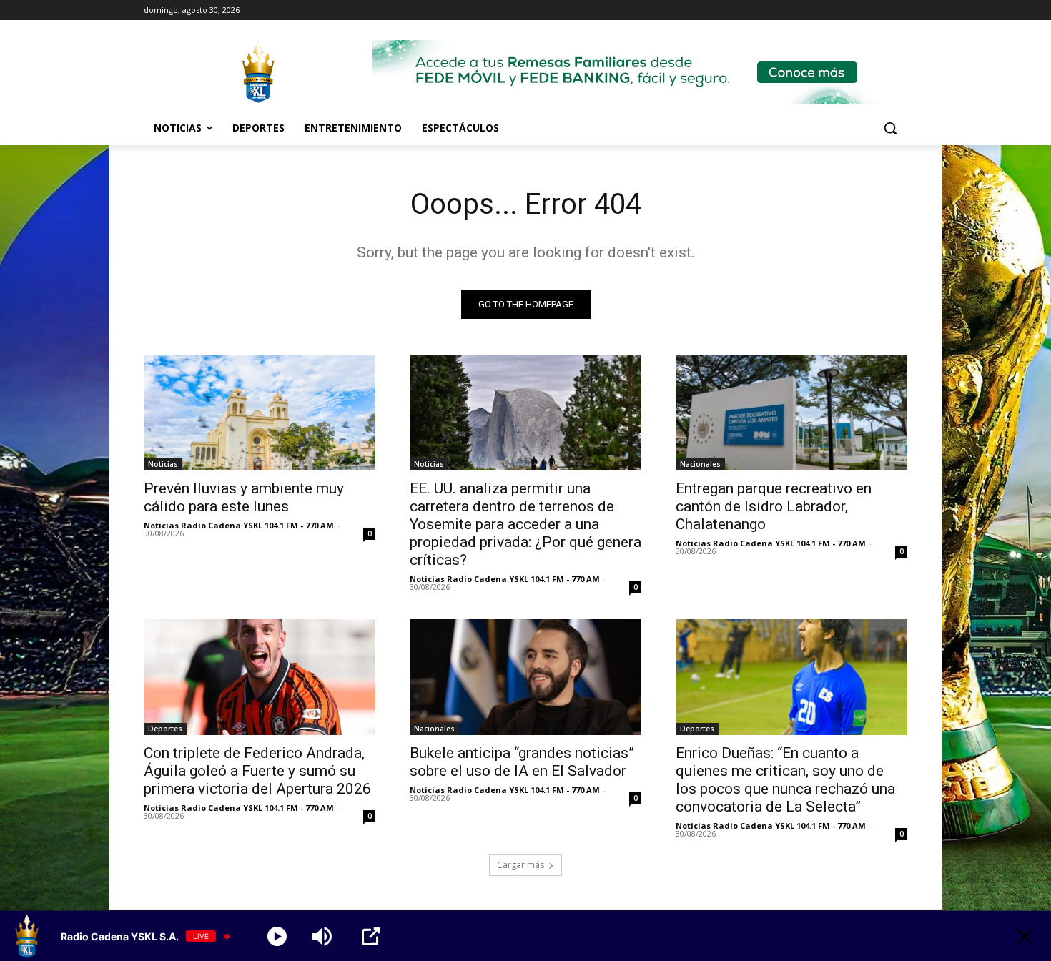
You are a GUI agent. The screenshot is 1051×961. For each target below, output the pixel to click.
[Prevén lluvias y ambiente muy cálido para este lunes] (259, 412)
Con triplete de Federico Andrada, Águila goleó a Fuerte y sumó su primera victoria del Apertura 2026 (257, 770)
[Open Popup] (371, 936)
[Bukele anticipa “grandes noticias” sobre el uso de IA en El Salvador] (525, 677)
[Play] (277, 936)
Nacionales (700, 464)
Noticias (163, 464)
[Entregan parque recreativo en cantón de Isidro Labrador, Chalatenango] (791, 412)
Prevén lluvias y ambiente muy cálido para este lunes (244, 497)
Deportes (165, 729)
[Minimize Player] (1025, 936)
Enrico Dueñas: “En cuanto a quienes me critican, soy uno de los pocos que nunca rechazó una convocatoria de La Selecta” (785, 779)
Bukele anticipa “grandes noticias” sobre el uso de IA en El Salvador (522, 761)
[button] (890, 128)
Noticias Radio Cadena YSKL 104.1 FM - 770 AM (239, 525)
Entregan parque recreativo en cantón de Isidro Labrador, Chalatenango (774, 506)
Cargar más (520, 865)
